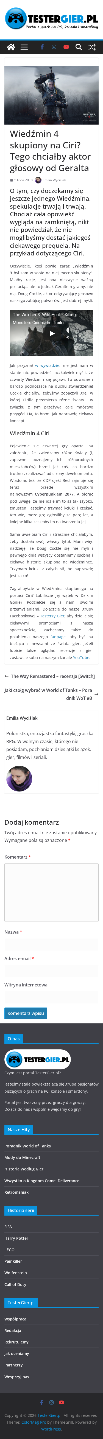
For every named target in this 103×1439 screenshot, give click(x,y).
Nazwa (13, 932)
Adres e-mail (19, 959)
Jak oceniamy (16, 1353)
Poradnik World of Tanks (27, 1146)
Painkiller (13, 1261)
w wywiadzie (47, 365)
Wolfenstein (15, 1272)
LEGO (9, 1249)
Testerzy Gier (52, 615)
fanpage (58, 636)
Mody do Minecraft (22, 1157)
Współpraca (15, 1319)
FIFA (8, 1226)
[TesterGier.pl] (11, 47)
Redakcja (12, 1330)
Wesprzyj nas (16, 1376)
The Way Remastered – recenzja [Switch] (53, 676)
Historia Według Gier (23, 1169)
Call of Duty (15, 1284)
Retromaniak (16, 1192)
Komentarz (17, 857)
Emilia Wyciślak (54, 180)
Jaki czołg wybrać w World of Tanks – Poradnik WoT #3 (48, 694)
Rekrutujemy (16, 1342)
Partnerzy (13, 1365)
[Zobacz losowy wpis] (92, 47)
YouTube (81, 657)
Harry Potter (16, 1238)
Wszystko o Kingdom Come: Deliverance (41, 1180)
